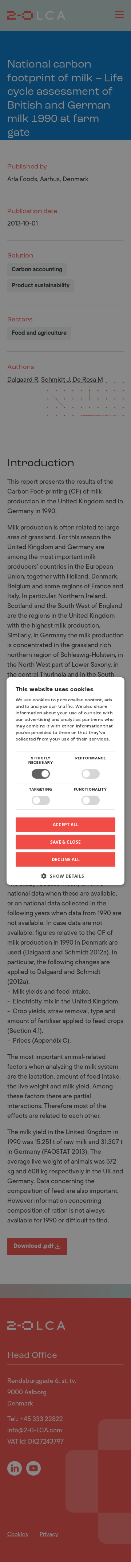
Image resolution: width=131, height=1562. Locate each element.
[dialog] (65, 781)
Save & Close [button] (65, 842)
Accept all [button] (66, 824)
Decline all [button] (66, 859)
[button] (65, 878)
